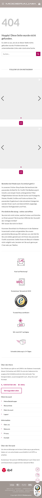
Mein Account (8, 410)
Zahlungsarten (31, 490)
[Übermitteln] (38, 54)
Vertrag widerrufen (11, 391)
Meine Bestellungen (10, 401)
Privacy (6, 433)
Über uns (7, 425)
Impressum (27, 488)
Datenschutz (10, 490)
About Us (10, 488)
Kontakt (6, 438)
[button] (3, 3)
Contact (18, 488)
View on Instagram (21, 123)
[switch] (37, 494)
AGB (33, 488)
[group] (21, 98)
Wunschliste (8, 406)
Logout (6, 414)
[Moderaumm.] (21, 4)
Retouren (7, 429)
